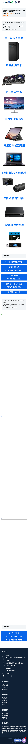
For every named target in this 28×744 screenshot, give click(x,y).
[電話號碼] (16, 2)
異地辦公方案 (5, 716)
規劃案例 (4, 702)
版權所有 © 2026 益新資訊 (14, 738)
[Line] (12, 2)
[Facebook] (9, 2)
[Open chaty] (24, 740)
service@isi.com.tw (12, 676)
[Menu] (25, 2)
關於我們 (4, 698)
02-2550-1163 (10, 670)
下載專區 (4, 718)
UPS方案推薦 (5, 714)
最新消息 (4, 700)
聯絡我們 (4, 704)
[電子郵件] (19, 2)
